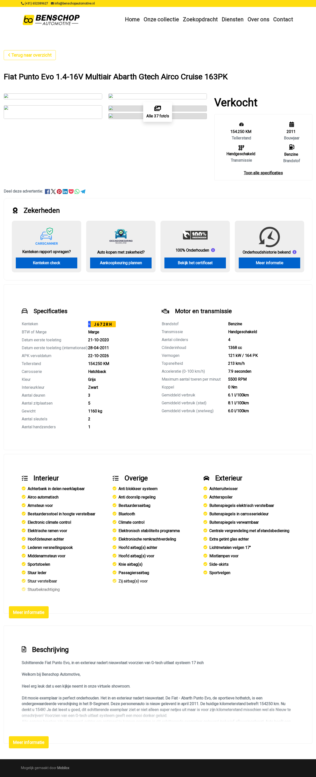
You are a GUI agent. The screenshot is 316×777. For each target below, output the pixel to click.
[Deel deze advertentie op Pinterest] (60, 191)
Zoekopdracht (200, 19)
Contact (283, 19)
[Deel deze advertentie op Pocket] (72, 191)
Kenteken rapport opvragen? (46, 251)
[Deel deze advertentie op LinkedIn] (66, 191)
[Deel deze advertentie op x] (53, 191)
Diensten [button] (233, 19)
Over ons (258, 19)
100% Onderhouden (192, 250)
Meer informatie (269, 262)
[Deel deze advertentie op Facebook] (48, 191)
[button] (263, 173)
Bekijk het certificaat (195, 262)
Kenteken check (46, 262)
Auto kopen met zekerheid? (121, 252)
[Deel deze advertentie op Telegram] (82, 191)
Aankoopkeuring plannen (121, 262)
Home (132, 19)
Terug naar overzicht (31, 55)
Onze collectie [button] (161, 19)
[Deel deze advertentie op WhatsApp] (77, 191)
